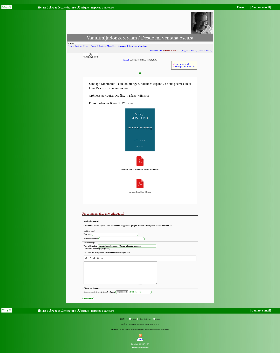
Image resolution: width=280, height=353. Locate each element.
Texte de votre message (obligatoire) (97, 248)
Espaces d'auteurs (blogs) (78, 46)
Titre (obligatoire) (90, 246)
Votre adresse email (91, 239)
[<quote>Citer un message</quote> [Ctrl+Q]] (98, 258)
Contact (140, 339)
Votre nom (87, 234)
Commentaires (182, 64)
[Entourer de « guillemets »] (102, 258)
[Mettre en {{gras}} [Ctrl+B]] (86, 258)
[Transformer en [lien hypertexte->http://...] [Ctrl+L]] (94, 258)
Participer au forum (184, 66)
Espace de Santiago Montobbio (103, 46)
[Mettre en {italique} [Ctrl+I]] (90, 258)
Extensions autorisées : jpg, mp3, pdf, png (99, 292)
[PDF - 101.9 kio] (140, 188)
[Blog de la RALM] (189, 51)
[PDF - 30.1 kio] (140, 165)
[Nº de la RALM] (205, 51)
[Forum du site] (155, 51)
